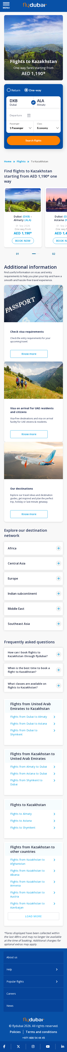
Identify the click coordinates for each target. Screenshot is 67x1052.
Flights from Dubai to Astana (28, 723)
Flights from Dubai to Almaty (28, 716)
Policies (15, 1032)
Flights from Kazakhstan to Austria (27, 894)
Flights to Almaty (21, 814)
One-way (35, 90)
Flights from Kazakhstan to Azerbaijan (27, 905)
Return (15, 90)
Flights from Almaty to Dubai (28, 766)
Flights (21, 161)
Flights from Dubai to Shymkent (23, 732)
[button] (34, 253)
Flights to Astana (21, 820)
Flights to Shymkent (23, 827)
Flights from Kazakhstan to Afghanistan (27, 861)
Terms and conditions (41, 1032)
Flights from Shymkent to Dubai (26, 782)
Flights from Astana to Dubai (28, 773)
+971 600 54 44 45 (33, 1038)
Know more (29, 354)
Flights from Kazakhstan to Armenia (27, 883)
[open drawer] (6, 4)
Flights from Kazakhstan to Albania (27, 872)
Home (7, 161)
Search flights (33, 140)
